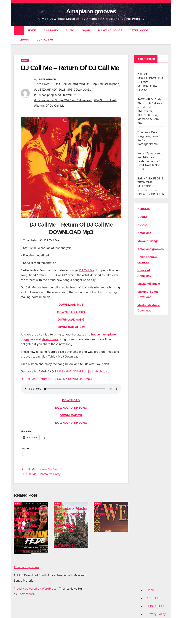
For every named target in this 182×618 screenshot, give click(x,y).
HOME (32, 30)
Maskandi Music (148, 283)
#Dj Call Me (64, 84)
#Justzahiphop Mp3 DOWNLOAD (56, 95)
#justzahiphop (109, 84)
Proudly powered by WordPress (35, 588)
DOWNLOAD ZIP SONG (71, 407)
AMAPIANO (51, 30)
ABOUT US (154, 598)
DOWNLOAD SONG (71, 319)
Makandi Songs (148, 241)
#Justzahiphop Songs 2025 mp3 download (63, 100)
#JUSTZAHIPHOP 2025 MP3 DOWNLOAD (62, 89)
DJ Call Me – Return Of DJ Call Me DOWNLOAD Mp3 (56, 379)
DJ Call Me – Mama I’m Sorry (41, 474)
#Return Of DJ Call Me (49, 105)
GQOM (86, 30)
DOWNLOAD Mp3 (71, 304)
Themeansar (26, 594)
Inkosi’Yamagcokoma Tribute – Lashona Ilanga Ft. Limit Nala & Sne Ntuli (149, 161)
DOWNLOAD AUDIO (71, 312)
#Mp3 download (105, 100)
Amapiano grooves (91, 11)
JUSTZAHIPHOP (47, 79)
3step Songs (139, 30)
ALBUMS (23, 39)
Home (151, 590)
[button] (166, 35)
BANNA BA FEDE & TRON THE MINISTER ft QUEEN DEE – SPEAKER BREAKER (150, 186)
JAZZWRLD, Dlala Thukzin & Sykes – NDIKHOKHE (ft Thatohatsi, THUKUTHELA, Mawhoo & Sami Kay (149, 111)
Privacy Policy (156, 614)
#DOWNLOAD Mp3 (86, 84)
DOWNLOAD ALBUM (71, 327)
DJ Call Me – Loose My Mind (40, 469)
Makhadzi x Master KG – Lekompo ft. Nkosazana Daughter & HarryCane (71, 519)
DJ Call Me (86, 270)
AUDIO (70, 30)
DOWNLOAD (71, 400)
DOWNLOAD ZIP (71, 415)
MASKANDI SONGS (110, 30)
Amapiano (144, 233)
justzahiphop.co (98, 371)
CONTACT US (45, 39)
